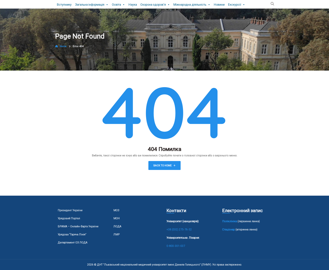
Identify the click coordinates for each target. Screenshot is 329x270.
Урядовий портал (69, 218)
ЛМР (116, 234)
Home (63, 46)
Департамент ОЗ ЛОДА (72, 242)
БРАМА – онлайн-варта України (78, 226)
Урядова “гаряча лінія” (72, 234)
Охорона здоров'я (153, 4)
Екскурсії (234, 4)
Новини (219, 4)
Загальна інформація (89, 4)
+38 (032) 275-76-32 (179, 229)
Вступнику (64, 4)
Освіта (116, 4)
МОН (116, 218)
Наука (133, 4)
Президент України (70, 210)
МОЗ (116, 210)
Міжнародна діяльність (189, 4)
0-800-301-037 (176, 246)
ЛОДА (117, 226)
